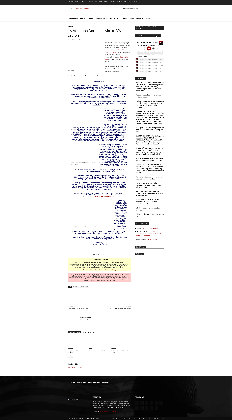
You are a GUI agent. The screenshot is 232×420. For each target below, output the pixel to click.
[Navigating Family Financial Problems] (77, 342)
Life (110, 19)
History (90, 19)
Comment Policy (110, 270)
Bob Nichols (146, 236)
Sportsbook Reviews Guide (85, 418)
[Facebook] (136, 4)
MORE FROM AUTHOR (88, 332)
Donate (105, 1)
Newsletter (119, 1)
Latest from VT (140, 78)
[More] (86, 297)
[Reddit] (142, 4)
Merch (125, 1)
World (131, 19)
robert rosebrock (84, 286)
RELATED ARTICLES (74, 332)
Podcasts (139, 19)
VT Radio (149, 19)
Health (82, 19)
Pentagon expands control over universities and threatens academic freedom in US (149, 193)
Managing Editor (73, 39)
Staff (96, 1)
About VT (91, 1)
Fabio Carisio (152, 232)
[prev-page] (69, 356)
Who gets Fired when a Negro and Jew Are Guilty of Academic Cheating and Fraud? (150, 130)
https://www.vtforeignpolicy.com (88, 319)
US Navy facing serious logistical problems (148, 209)
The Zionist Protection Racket (97, 351)
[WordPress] (160, 4)
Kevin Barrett (154, 228)
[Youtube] (163, 4)
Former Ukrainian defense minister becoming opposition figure (149, 178)
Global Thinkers (140, 247)
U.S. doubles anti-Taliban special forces (119, 309)
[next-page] (72, 356)
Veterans (75, 23)
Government (73, 19)
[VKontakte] (157, 4)
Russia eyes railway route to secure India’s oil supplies (149, 96)
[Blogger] (133, 4)
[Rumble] (145, 4)
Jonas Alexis (144, 228)
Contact (136, 1)
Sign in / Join (84, 1)
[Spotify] (151, 4)
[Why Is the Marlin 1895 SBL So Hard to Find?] (121, 342)
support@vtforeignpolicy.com (109, 411)
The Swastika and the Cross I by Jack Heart (150, 215)
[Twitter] (154, 4)
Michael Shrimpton (141, 234)
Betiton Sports (96, 418)
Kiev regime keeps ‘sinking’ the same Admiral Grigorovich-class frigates (149, 159)
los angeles (75, 286)
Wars (125, 19)
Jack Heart (160, 232)
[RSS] (148, 4)
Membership (112, 1)
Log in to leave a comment (75, 367)
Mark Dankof (152, 234)
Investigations (101, 19)
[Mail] (139, 4)
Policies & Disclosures (97, 270)
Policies (100, 1)
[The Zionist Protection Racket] (99, 342)
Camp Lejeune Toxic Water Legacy (78, 309)
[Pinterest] (78, 297)
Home (69, 23)
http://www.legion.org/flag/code (102, 196)
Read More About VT (116, 407)
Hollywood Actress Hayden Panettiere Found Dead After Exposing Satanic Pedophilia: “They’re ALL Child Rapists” (150, 104)
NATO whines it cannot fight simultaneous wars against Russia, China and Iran (149, 185)
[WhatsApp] (82, 297)
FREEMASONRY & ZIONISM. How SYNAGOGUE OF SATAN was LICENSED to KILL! (148, 202)
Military (117, 19)
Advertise (130, 1)
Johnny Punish (152, 239)
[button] (162, 19)
